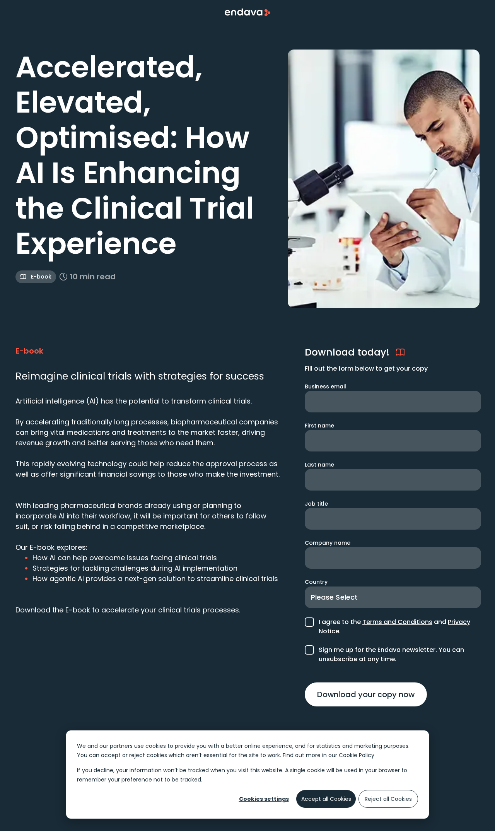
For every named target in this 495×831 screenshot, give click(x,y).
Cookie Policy (356, 755)
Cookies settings (264, 799)
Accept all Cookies (326, 799)
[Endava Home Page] (247, 12)
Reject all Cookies (388, 799)
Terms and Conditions (397, 621)
